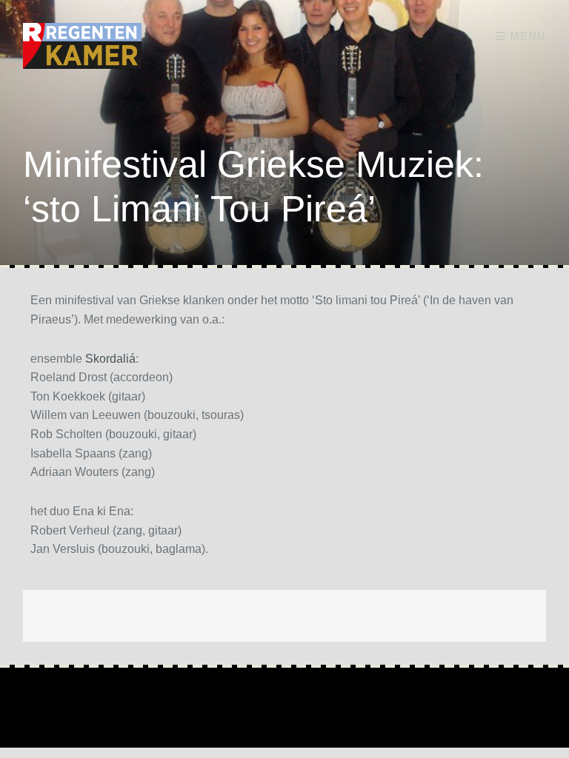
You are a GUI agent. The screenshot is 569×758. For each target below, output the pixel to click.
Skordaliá (110, 358)
